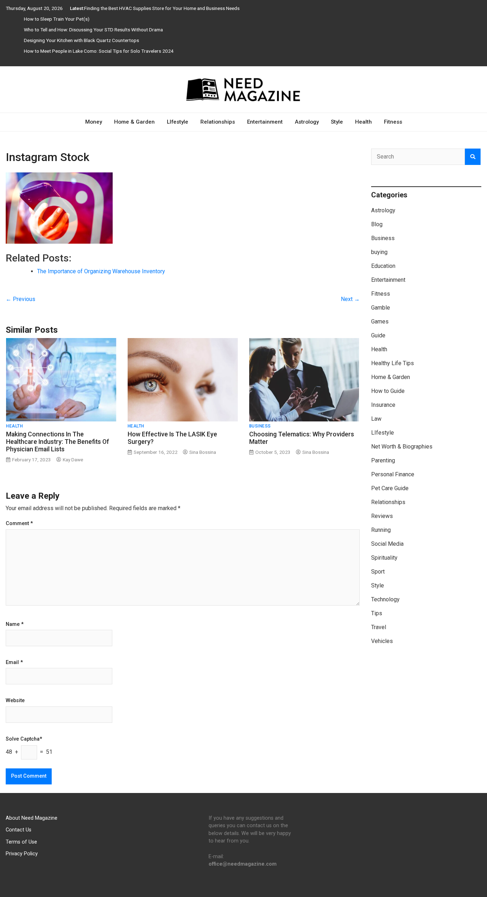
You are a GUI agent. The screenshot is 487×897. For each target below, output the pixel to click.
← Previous (20, 299)
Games (380, 321)
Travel (378, 627)
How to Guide (388, 391)
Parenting (383, 460)
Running (381, 530)
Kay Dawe (73, 459)
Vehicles (382, 641)
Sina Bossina (202, 452)
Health (363, 122)
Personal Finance (392, 474)
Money (93, 122)
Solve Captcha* (24, 739)
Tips (376, 613)
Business (260, 426)
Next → (350, 299)
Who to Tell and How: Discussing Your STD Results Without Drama (93, 29)
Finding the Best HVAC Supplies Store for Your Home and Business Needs (162, 8)
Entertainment (265, 122)
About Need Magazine (31, 818)
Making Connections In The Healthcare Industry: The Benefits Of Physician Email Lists (57, 442)
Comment (19, 523)
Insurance (383, 404)
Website (15, 700)
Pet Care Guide (390, 488)
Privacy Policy (22, 854)
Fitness (393, 122)
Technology (385, 599)
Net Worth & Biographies (401, 446)
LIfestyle (177, 122)
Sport (378, 571)
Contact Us (18, 830)
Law (376, 418)
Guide (378, 335)
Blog (377, 224)
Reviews (382, 516)
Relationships (217, 122)
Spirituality (384, 557)
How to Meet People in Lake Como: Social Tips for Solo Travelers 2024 (99, 51)
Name (15, 624)
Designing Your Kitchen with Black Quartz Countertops (81, 40)
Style (337, 122)
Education (383, 266)
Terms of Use (21, 842)
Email (14, 662)
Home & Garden (134, 122)
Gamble (380, 307)
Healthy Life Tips (392, 363)
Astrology (307, 122)
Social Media (387, 543)
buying (379, 252)
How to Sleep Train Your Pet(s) (56, 19)
